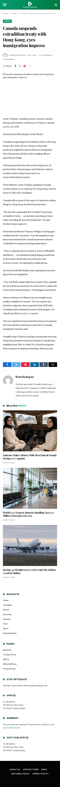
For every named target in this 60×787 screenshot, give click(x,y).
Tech (5, 623)
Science (6, 619)
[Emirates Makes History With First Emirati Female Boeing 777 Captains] (30, 430)
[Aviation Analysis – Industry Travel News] (30, 5)
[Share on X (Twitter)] (20, 66)
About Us (7, 650)
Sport (5, 628)
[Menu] (5, 4)
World (7, 21)
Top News (7, 605)
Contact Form (9, 654)
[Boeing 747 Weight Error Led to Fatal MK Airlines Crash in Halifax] (30, 545)
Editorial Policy (10, 664)
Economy (7, 614)
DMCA (6, 659)
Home (5, 600)
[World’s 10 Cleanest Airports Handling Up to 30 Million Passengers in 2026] (30, 488)
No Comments (46, 55)
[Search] (55, 4)
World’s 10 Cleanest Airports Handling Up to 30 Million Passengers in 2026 (28, 514)
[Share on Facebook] (15, 66)
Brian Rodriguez (18, 55)
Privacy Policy (9, 668)
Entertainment (9, 633)
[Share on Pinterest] (24, 66)
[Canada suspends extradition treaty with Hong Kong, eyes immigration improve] (30, 90)
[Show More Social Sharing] (30, 66)
